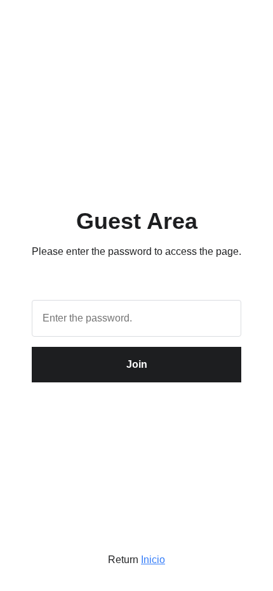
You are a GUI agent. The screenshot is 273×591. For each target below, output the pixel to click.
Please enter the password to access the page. (136, 251)
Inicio (153, 559)
